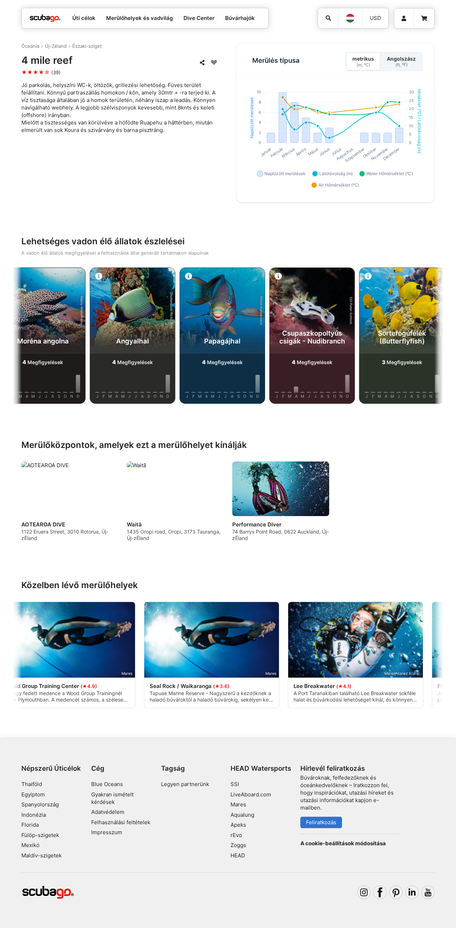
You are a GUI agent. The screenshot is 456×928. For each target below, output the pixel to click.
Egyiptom (33, 794)
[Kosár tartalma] (424, 19)
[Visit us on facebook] (380, 892)
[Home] (45, 18)
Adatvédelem (107, 812)
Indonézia (33, 814)
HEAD (237, 855)
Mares (238, 804)
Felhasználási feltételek (120, 822)
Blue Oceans (107, 784)
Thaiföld (31, 784)
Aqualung (242, 814)
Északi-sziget (87, 46)
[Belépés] (404, 19)
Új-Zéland (56, 46)
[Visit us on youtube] (428, 892)
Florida (30, 824)
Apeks (238, 824)
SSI (234, 784)
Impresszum (106, 832)
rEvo (236, 835)
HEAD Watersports (260, 768)
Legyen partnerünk (185, 784)
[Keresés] (328, 18)
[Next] (432, 337)
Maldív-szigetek (41, 855)
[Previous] (24, 337)
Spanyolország (40, 804)
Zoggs (238, 845)
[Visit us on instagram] (364, 892)
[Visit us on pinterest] (396, 892)
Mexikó (30, 845)
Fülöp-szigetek (40, 835)
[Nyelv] (350, 18)
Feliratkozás (321, 822)
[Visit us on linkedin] (412, 892)
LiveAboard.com (250, 794)
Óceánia (30, 46)
